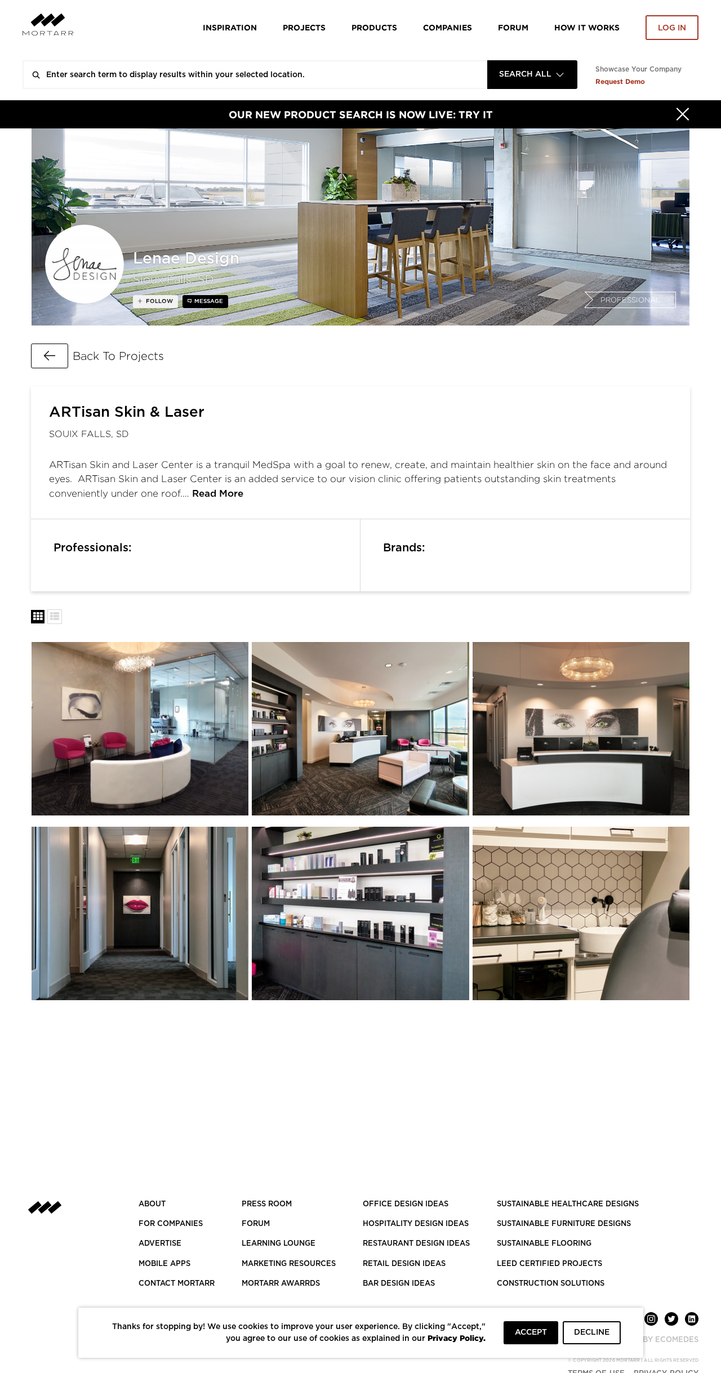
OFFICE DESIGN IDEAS (405, 1204)
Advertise (160, 1243)
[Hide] (682, 114)
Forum (513, 27)
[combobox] (532, 74)
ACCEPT (531, 1332)
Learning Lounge (278, 1243)
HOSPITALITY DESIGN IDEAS (416, 1224)
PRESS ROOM (267, 1204)
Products (374, 27)
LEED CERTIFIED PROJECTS (549, 1264)
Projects (304, 27)
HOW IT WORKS (587, 27)
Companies (447, 27)
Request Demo (620, 81)
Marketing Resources (289, 1264)
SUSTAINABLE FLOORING (544, 1243)
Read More (217, 493)
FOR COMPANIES (171, 1224)
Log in (672, 28)
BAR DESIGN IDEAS (399, 1283)
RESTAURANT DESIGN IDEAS (416, 1243)
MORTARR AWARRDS (281, 1283)
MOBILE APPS (164, 1264)
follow (158, 301)
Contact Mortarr (177, 1283)
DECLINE (591, 1332)
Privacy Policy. (457, 1338)
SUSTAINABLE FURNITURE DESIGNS (564, 1224)
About (152, 1204)
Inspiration (230, 27)
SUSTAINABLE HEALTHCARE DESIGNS (568, 1204)
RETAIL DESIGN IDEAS (404, 1264)
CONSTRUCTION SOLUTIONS (550, 1283)
